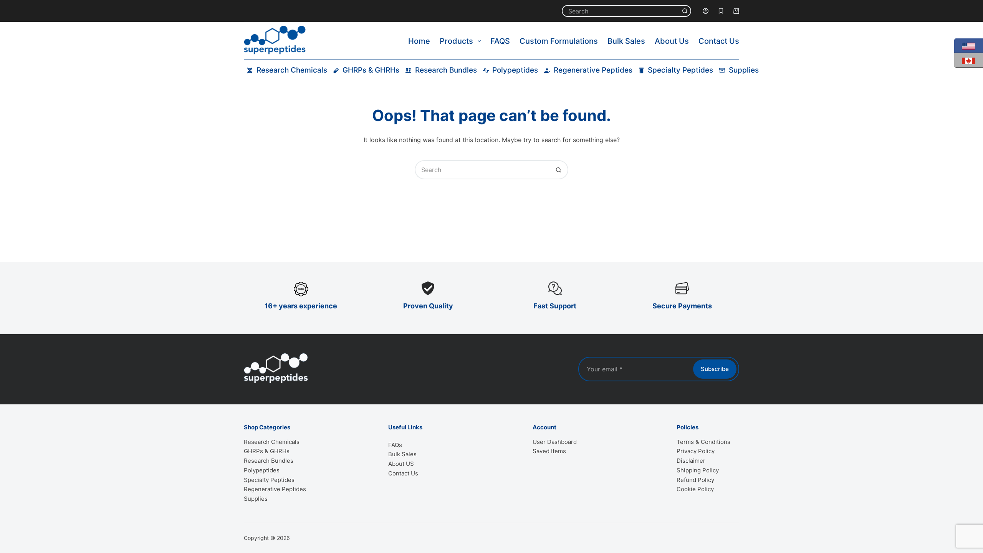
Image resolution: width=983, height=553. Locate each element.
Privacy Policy (696, 451)
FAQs (395, 445)
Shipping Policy (698, 470)
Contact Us (718, 41)
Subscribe (715, 369)
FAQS (500, 41)
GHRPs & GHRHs (371, 70)
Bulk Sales (626, 41)
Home (419, 41)
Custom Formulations (559, 41)
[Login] (705, 11)
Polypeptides (515, 70)
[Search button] (685, 11)
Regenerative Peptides (593, 70)
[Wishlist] (721, 11)
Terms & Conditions (703, 441)
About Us (672, 41)
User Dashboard (555, 441)
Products (456, 41)
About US (401, 463)
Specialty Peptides (680, 70)
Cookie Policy (695, 489)
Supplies (744, 70)
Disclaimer (691, 460)
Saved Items (549, 451)
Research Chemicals (292, 70)
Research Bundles (446, 70)
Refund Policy (695, 479)
